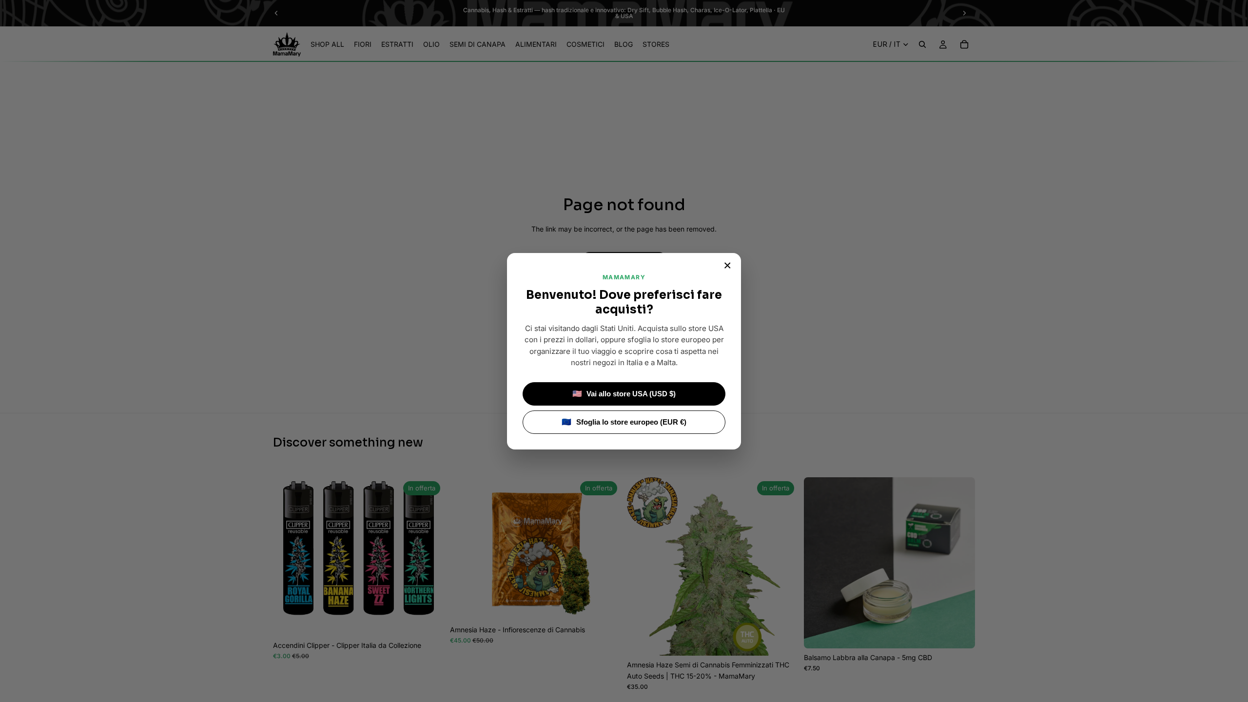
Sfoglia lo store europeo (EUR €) (624, 422)
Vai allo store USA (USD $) (624, 394)
